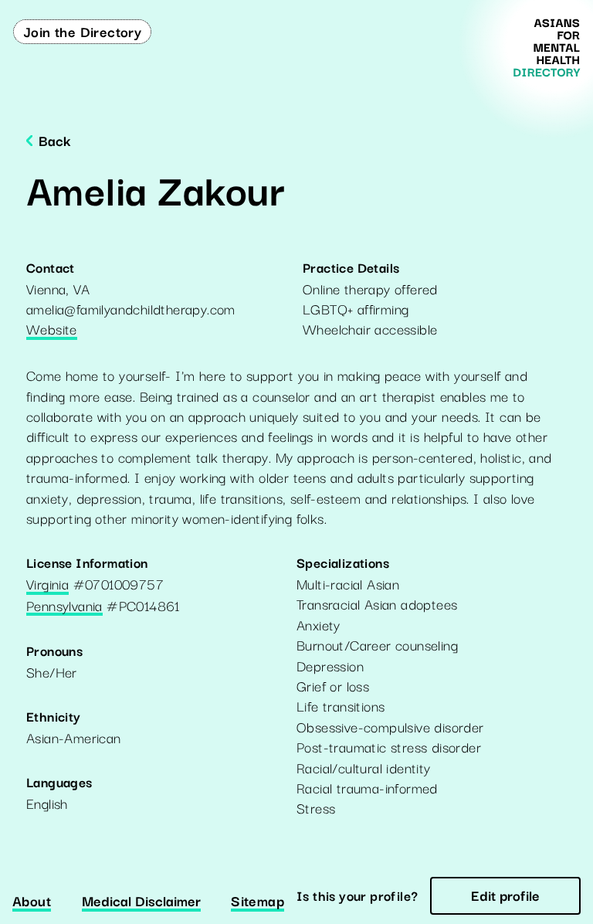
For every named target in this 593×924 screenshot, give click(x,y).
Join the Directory (82, 31)
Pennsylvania (64, 606)
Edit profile (505, 894)
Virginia (47, 585)
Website (51, 330)
